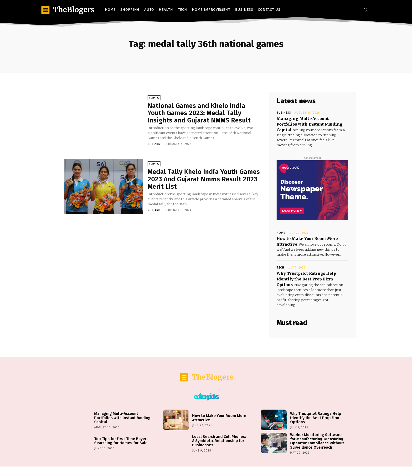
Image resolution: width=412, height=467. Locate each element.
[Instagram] (348, 9)
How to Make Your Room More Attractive (219, 417)
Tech (280, 267)
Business (284, 112)
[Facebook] (340, 9)
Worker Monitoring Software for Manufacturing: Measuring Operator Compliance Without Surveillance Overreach (317, 441)
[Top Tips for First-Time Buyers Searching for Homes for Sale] (78, 443)
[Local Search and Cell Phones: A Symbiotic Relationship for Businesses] (176, 443)
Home (281, 232)
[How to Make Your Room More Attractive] (176, 420)
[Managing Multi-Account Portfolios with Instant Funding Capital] (78, 420)
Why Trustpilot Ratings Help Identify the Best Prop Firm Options (306, 279)
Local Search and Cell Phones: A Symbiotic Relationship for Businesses (219, 440)
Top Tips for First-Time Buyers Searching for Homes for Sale (121, 441)
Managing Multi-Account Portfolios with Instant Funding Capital (309, 124)
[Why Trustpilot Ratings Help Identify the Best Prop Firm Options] (274, 420)
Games (154, 98)
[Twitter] (355, 9)
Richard (154, 144)
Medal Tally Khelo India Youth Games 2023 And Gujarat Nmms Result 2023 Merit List (204, 179)
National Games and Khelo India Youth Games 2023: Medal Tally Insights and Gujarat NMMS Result (199, 113)
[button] (365, 9)
